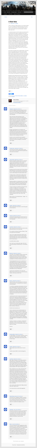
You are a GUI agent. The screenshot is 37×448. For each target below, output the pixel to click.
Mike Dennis (11, 253)
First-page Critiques (14, 12)
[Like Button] (9, 91)
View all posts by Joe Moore (17, 102)
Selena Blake (11, 409)
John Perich (11, 215)
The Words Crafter (12, 148)
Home (5, 12)
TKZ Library (19, 12)
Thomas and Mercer (20, 95)
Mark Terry (11, 280)
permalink (13, 96)
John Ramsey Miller (12, 334)
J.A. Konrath (16, 95)
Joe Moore (16, 23)
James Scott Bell (12, 159)
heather (11, 424)
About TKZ (8, 12)
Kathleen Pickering (12, 396)
